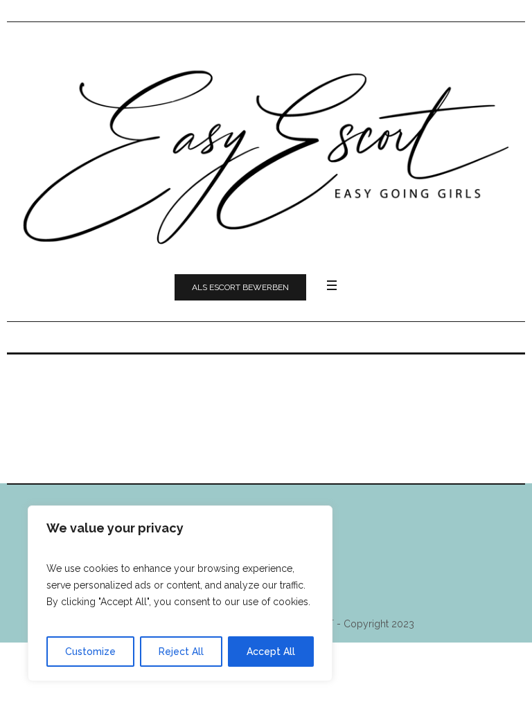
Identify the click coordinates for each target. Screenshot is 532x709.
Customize (90, 651)
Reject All (181, 651)
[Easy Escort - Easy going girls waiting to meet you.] (266, 153)
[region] (180, 593)
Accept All (271, 651)
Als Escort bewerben (240, 287)
